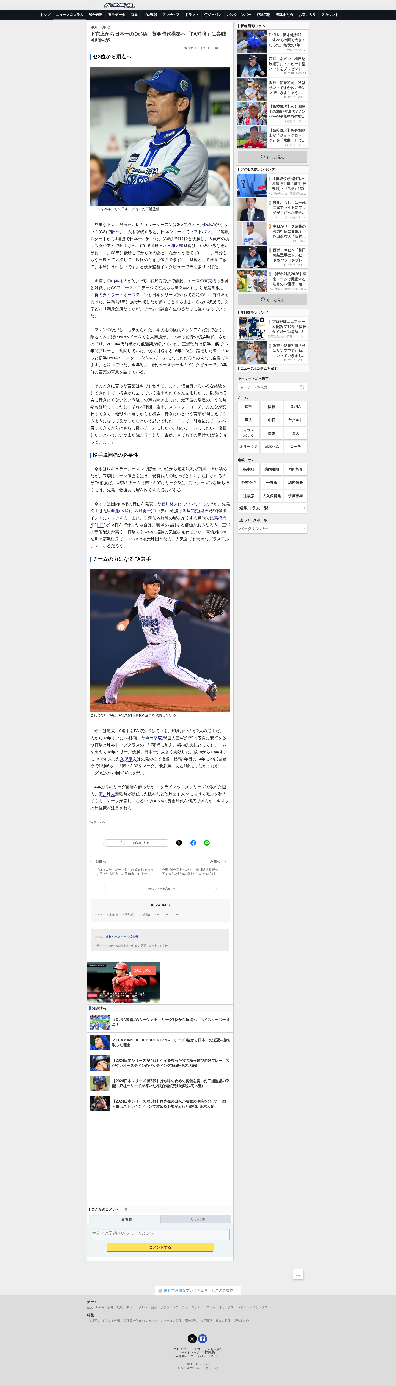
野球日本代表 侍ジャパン (140, 1320)
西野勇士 (142, 511)
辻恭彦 (248, 496)
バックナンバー (239, 14)
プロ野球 (150, 14)
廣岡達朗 (271, 469)
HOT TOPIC (163, 914)
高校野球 (191, 1320)
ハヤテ (241, 1307)
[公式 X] (192, 1338)
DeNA (209, 224)
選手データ (116, 14)
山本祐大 (119, 280)
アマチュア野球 (171, 1320)
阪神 (115, 231)
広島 (125, 511)
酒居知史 (190, 511)
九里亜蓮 (111, 511)
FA (177, 914)
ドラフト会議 (111, 1320)
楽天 (204, 511)
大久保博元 (272, 496)
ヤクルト (295, 420)
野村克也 (248, 482)
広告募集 (181, 1356)
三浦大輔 (175, 245)
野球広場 (263, 14)
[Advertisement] (160, 1158)
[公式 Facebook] (202, 1338)
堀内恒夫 (295, 482)
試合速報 (96, 14)
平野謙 (271, 482)
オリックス (248, 446)
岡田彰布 (295, 469)
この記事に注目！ (141, 842)
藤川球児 (107, 794)
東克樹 (210, 280)
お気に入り (307, 14)
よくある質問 (213, 1349)
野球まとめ (284, 14)
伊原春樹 (295, 496)
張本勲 (248, 469)
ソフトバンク (202, 231)
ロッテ (158, 511)
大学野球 (206, 1320)
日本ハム (271, 446)
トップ (45, 14)
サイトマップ (190, 1352)
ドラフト (192, 14)
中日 (100, 525)
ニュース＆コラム (69, 14)
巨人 (128, 231)
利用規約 (209, 1352)
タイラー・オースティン (125, 294)
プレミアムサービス (187, 1349)
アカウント (329, 14)
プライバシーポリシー (206, 1356)
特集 (134, 14)
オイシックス (258, 1307)
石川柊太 (169, 504)
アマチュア (171, 14)
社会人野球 (223, 1320)
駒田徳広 (153, 738)
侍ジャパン (213, 14)
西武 (271, 433)
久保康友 (128, 759)
